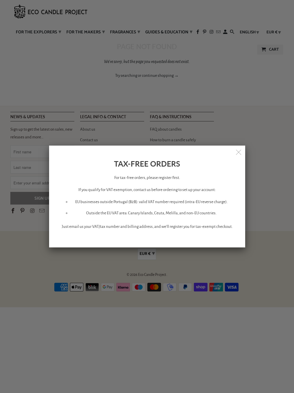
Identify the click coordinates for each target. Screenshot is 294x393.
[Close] (239, 152)
